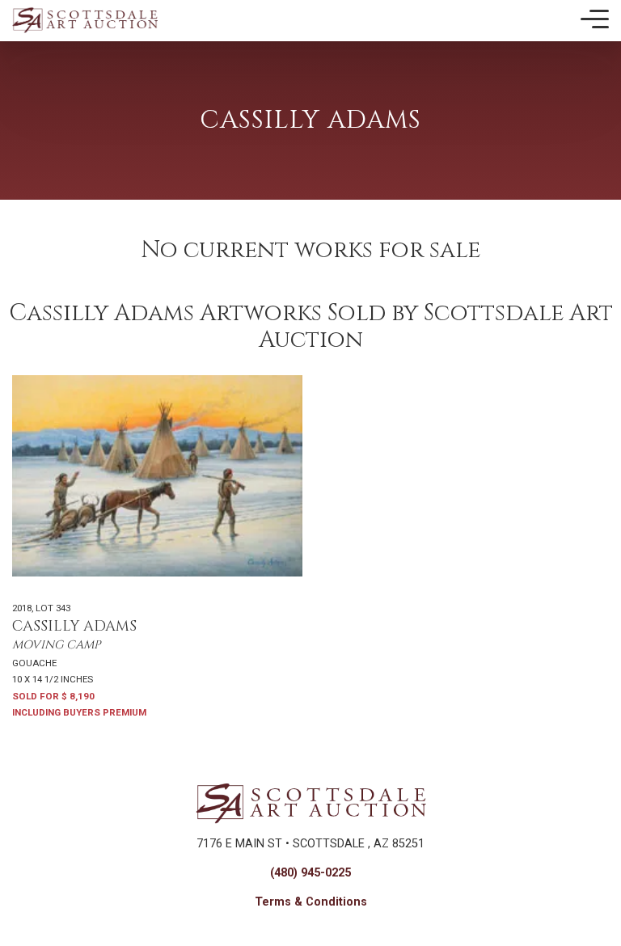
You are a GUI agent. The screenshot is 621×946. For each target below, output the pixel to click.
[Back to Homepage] (85, 19)
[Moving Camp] (157, 476)
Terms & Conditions (311, 902)
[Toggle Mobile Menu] (595, 19)
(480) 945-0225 (310, 873)
